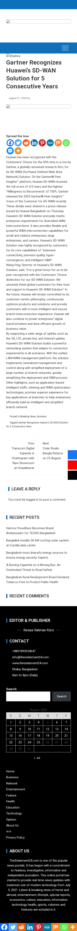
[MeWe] (50, 142)
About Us (12, 825)
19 (47, 735)
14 (66, 729)
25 (38, 742)
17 (29, 735)
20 (57, 735)
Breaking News (28, 416)
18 (38, 735)
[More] (18, 150)
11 (38, 729)
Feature (11, 795)
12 (47, 729)
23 (20, 742)
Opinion (11, 819)
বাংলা (8, 831)
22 (11, 742)
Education (13, 807)
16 (20, 735)
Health (10, 801)
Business (42, 416)
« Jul (37, 758)
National (11, 783)
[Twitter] (18, 142)
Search (11, 689)
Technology (14, 813)
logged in (32, 499)
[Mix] (58, 142)
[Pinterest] (42, 142)
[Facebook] (10, 142)
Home (10, 771)
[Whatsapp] (66, 142)
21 (66, 735)
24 (29, 742)
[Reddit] (26, 142)
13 (57, 729)
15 (11, 735)
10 (29, 729)
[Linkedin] (34, 142)
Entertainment (15, 789)
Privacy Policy (15, 837)
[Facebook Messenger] (10, 150)
